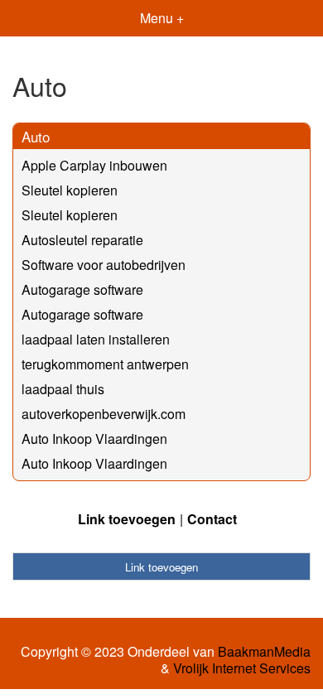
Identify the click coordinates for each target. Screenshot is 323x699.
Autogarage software (82, 289)
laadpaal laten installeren (96, 339)
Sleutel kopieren (70, 190)
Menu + (162, 17)
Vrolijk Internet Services (242, 668)
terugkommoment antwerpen (105, 364)
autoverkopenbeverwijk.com (104, 413)
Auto (36, 136)
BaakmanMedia (264, 652)
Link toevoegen (127, 518)
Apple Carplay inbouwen (94, 165)
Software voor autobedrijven (104, 264)
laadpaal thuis (63, 388)
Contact (212, 518)
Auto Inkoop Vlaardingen (94, 438)
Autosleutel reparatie (82, 239)
